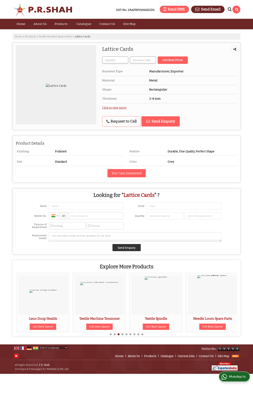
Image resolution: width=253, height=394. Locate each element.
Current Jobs (186, 356)
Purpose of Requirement (39, 226)
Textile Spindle (156, 318)
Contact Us (107, 24)
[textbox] (143, 60)
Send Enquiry (163, 121)
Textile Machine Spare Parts (55, 36)
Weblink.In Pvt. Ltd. (57, 369)
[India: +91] (54, 215)
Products (61, 24)
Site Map (129, 24)
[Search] (236, 9)
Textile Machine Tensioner (99, 318)
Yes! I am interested (126, 173)
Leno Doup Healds (43, 318)
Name (43, 206)
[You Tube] (16, 356)
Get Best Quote (43, 326)
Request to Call (123, 121)
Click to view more (114, 107)
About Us (40, 24)
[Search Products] (229, 9)
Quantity (139, 216)
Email (141, 206)
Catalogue (83, 24)
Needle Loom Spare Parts (212, 318)
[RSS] (235, 356)
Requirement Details (39, 237)
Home (21, 24)
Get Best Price (173, 60)
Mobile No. (40, 216)
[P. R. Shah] (42, 9)
